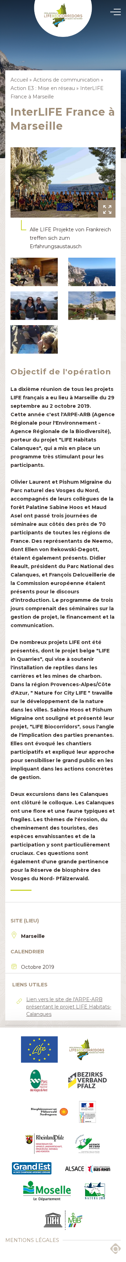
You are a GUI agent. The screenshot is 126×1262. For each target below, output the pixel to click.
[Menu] (113, 12)
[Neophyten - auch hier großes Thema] (91, 305)
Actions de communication (63, 631)
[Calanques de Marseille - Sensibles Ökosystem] (91, 272)
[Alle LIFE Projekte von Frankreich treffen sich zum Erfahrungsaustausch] (62, 182)
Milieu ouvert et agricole (63, 630)
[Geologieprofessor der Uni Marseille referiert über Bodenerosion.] (34, 339)
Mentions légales (32, 1240)
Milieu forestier (63, 629)
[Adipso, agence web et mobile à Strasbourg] (115, 1248)
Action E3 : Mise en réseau (42, 88)
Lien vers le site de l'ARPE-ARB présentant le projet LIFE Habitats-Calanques (68, 1006)
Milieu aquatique (63, 628)
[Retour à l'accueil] (63, 18)
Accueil (19, 80)
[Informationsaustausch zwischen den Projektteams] (34, 305)
